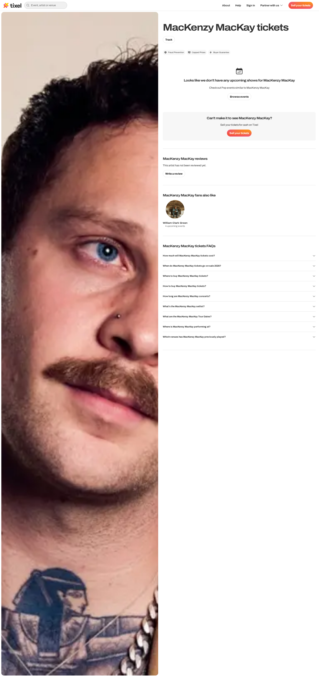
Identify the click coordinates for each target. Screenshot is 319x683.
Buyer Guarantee (221, 52)
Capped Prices (198, 52)
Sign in (250, 5)
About (226, 5)
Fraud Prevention (176, 52)
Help (238, 5)
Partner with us (269, 5)
